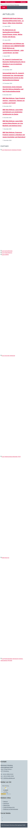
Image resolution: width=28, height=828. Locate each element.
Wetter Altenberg (5, 785)
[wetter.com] (3, 794)
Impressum (6, 803)
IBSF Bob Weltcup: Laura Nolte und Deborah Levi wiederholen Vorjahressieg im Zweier (13, 112)
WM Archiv (23, 2)
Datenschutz (6, 805)
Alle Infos (9, 793)
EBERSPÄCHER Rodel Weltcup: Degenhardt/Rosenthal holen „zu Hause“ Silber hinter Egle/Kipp (13, 21)
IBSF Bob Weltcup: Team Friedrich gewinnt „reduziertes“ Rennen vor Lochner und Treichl (14, 101)
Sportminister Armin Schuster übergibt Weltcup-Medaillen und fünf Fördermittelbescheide (13, 89)
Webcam (5, 801)
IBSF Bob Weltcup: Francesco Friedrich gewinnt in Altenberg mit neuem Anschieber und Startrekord (14, 135)
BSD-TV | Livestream (10, 2)
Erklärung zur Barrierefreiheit (10, 809)
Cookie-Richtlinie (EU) (9, 807)
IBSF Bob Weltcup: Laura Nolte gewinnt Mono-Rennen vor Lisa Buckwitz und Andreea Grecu (13, 123)
